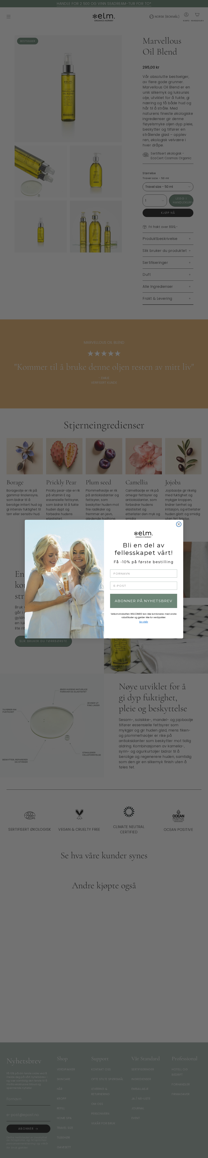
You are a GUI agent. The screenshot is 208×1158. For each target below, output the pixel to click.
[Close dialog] (178, 524)
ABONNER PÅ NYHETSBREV (143, 601)
